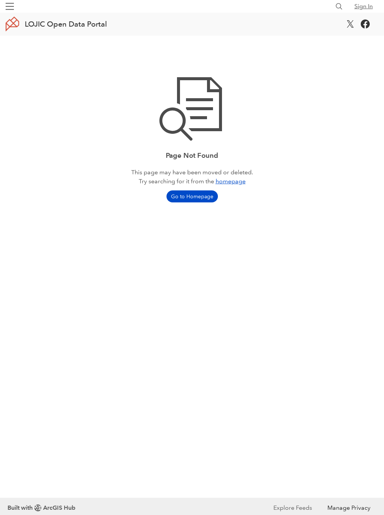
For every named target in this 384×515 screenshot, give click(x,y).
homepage (231, 181)
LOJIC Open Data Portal (66, 23)
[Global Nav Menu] (9, 6)
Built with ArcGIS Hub (41, 507)
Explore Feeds (292, 507)
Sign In (363, 6)
